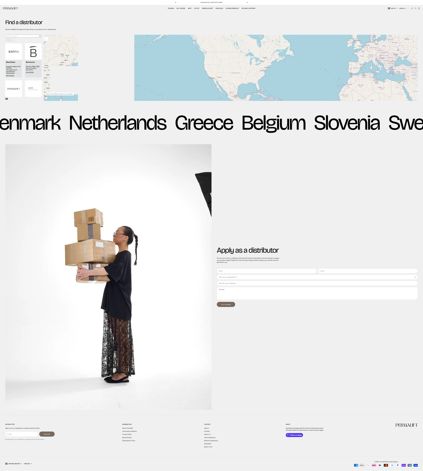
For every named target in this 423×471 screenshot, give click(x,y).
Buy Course (181, 8)
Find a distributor (210, 437)
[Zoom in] (413, 39)
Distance (9, 40)
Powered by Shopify (392, 462)
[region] (231, 68)
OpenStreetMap (400, 98)
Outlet (196, 8)
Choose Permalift (232, 8)
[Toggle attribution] (415, 98)
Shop (189, 8)
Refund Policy (127, 437)
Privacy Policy (127, 434)
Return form (208, 447)
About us (207, 434)
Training (171, 8)
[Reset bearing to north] (413, 46)
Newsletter (207, 444)
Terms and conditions (129, 431)
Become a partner (248, 8)
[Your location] (40, 36)
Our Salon (219, 8)
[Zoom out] (413, 43)
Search (206, 428)
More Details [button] (10, 75)
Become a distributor (211, 440)
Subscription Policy (128, 440)
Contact (207, 431)
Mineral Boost (207, 8)
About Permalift (127, 428)
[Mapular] (6, 99)
